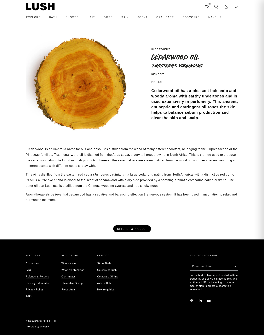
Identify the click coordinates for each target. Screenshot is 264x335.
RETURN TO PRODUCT (132, 228)
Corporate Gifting (107, 276)
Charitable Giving (72, 283)
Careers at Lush (107, 270)
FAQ (28, 270)
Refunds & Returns (37, 276)
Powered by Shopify (37, 326)
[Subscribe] (236, 266)
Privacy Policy (34, 289)
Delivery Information (38, 283)
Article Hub (104, 283)
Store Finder (104, 263)
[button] (216, 6)
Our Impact (68, 276)
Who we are (68, 263)
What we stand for (72, 270)
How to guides (106, 289)
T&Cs (29, 296)
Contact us (32, 263)
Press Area (68, 289)
